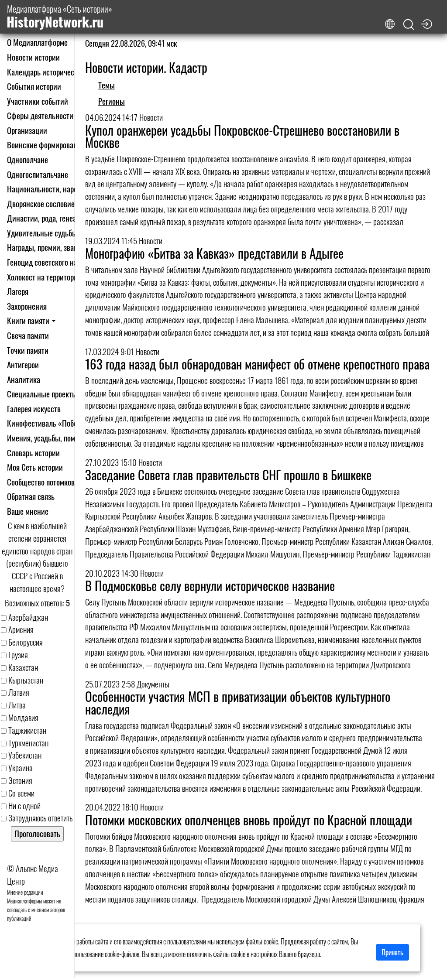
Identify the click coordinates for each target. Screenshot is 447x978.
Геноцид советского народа (49, 262)
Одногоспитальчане (37, 174)
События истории (34, 86)
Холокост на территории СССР (53, 276)
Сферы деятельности (40, 115)
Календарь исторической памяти (58, 71)
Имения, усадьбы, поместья (49, 437)
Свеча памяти (28, 335)
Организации (27, 130)
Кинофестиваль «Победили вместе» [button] (63, 423)
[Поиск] (408, 24)
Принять (392, 952)
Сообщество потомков (41, 481)
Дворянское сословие (41, 203)
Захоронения (27, 306)
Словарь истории (33, 452)
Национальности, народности (53, 188)
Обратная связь (31, 496)
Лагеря (17, 291)
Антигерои (23, 364)
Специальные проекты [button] (42, 393)
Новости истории (33, 57)
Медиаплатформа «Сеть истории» (59, 17)
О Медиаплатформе (37, 42)
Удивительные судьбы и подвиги (58, 232)
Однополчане (27, 159)
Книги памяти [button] (28, 320)
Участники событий (37, 101)
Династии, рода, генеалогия (50, 218)
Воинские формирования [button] (46, 144)
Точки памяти (27, 350)
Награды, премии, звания (46, 247)
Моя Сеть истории (35, 467)
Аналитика (23, 379)
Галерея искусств (34, 408)
